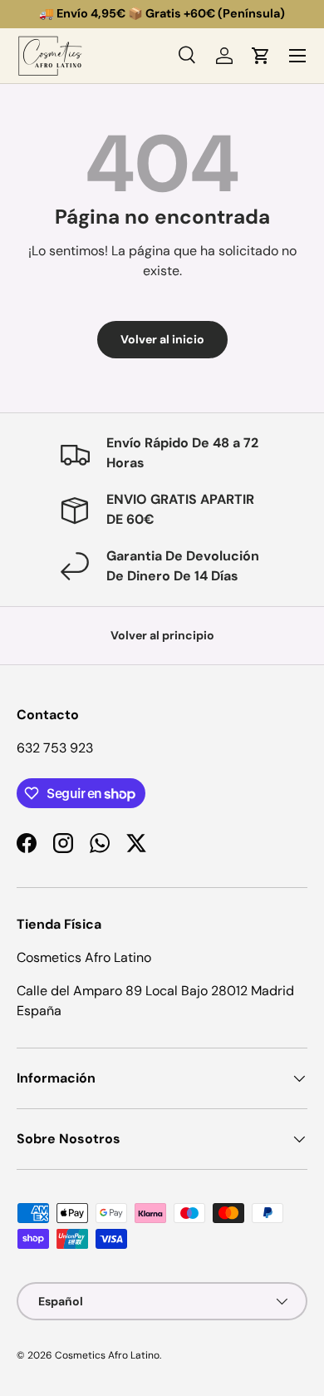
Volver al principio (162, 635)
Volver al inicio (162, 339)
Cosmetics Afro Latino (107, 1355)
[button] (261, 55)
